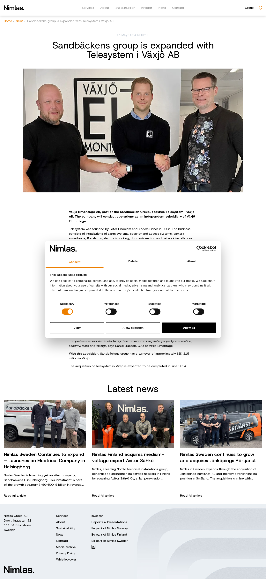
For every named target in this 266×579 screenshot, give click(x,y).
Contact (178, 8)
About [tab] (191, 261)
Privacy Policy (65, 553)
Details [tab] (133, 261)
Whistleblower (66, 559)
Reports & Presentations (109, 522)
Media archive (66, 547)
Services (88, 8)
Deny (76, 327)
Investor (146, 8)
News (162, 8)
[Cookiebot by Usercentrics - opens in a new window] (199, 248)
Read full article (15, 496)
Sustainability (125, 8)
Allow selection (133, 327)
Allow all (189, 327)
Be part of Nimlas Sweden (110, 541)
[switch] (111, 311)
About (104, 8)
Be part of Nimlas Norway (110, 528)
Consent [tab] (74, 262)
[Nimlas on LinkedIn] (110, 547)
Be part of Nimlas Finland (109, 534)
